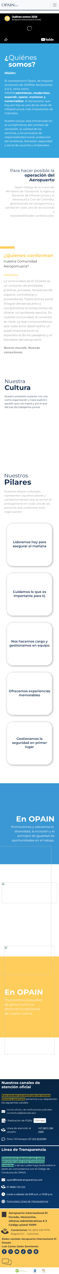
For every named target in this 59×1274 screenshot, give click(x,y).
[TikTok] (23, 1251)
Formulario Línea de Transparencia (27, 1201)
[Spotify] (36, 1251)
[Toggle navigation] (55, 5)
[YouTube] (17, 1251)
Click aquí (40, 1120)
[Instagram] (10, 1251)
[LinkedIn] (29, 1251)
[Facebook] (4, 1251)
